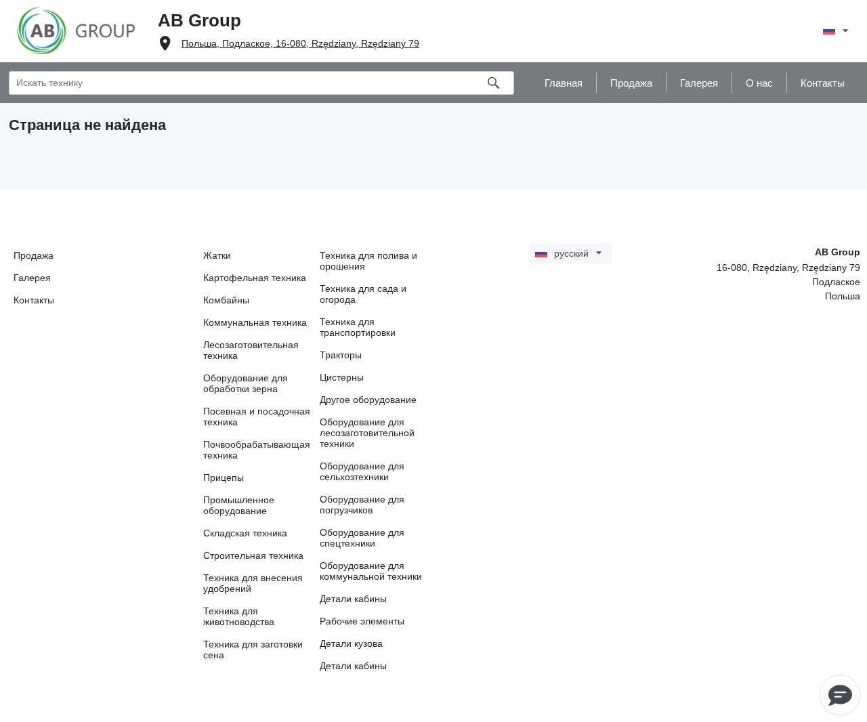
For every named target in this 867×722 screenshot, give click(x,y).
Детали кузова (351, 643)
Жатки (217, 255)
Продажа (34, 255)
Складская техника (245, 533)
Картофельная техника (254, 277)
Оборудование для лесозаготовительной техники (367, 433)
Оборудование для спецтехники (362, 538)
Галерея (32, 277)
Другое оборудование (368, 399)
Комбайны (226, 300)
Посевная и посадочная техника (256, 416)
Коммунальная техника (255, 322)
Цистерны (342, 377)
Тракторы (341, 354)
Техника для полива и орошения (368, 261)
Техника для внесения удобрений (253, 583)
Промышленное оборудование (238, 505)
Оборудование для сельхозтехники (362, 471)
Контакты (34, 300)
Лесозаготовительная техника (251, 350)
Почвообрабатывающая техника (256, 450)
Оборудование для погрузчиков (362, 504)
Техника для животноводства (238, 616)
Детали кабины (353, 598)
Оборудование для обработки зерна (245, 383)
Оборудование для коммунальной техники (371, 571)
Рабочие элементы (362, 621)
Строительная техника (253, 555)
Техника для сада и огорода (363, 294)
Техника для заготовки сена (253, 649)
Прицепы (223, 477)
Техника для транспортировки (358, 327)
